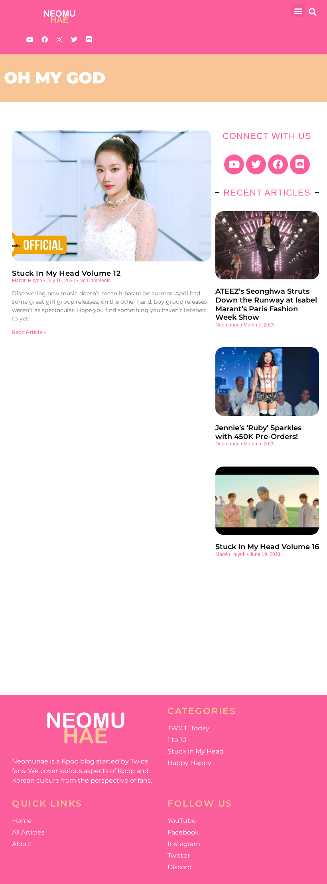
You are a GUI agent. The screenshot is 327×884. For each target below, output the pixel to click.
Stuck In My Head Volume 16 (267, 546)
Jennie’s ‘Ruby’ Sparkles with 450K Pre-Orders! (258, 432)
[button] (298, 10)
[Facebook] (44, 39)
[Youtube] (30, 39)
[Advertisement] (267, 621)
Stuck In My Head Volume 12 (66, 273)
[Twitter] (74, 39)
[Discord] (89, 39)
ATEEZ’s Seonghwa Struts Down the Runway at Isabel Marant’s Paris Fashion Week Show (266, 304)
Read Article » (29, 332)
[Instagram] (59, 39)
